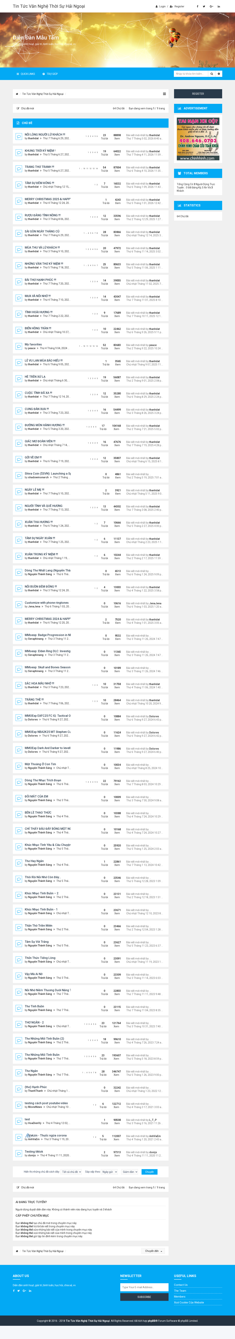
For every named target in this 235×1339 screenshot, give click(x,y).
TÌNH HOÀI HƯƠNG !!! (39, 312)
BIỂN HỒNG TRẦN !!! (38, 328)
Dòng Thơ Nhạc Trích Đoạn (43, 780)
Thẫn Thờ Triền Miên (38, 925)
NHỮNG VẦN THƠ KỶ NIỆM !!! (44, 263)
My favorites (33, 344)
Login (162, 6)
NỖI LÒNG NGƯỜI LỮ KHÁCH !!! (45, 134)
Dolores (33, 719)
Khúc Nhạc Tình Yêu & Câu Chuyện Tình (51, 845)
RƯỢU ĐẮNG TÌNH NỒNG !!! (43, 215)
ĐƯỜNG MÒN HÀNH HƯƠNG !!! (45, 425)
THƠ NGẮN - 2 (34, 1022)
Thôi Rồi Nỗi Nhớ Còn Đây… (43, 877)
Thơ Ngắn (31, 1071)
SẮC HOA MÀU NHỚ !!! (39, 683)
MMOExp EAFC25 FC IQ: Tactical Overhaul (53, 715)
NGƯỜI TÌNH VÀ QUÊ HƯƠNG (43, 506)
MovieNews (35, 1106)
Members (179, 1296)
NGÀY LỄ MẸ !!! (34, 489)
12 (90, 169)
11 (87, 169)
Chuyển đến (152, 1250)
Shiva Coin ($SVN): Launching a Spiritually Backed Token (63, 473)
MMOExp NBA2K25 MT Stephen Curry (50, 732)
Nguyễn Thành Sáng (40, 574)
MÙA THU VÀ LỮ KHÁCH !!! (42, 247)
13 (94, 169)
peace (31, 348)
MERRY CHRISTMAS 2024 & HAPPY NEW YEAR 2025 (59, 619)
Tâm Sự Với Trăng (37, 941)
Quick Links (28, 73)
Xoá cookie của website (189, 1302)
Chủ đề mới (27, 108)
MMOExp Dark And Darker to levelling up (52, 748)
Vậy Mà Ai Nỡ (33, 974)
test (27, 1119)
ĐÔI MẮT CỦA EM (36, 796)
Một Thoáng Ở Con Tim (40, 764)
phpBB (152, 1320)
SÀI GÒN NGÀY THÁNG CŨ (42, 231)
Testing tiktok (34, 1151)
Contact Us (181, 1285)
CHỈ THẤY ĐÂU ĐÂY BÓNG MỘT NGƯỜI (50, 828)
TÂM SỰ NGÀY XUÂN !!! (40, 538)
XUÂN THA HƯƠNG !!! (39, 522)
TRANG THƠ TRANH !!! (39, 167)
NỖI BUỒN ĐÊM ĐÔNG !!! (41, 586)
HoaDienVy (34, 1123)
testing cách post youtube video (46, 1103)
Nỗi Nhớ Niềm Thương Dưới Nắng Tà (49, 990)
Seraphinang (36, 638)
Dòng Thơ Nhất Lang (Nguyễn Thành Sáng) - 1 (56, 570)
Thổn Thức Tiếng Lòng (40, 958)
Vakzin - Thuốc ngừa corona (47, 1135)
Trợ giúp (52, 73)
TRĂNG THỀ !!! (34, 699)
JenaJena (34, 606)
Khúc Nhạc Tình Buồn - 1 (41, 909)
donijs (32, 1155)
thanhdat (33, 138)
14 (97, 169)
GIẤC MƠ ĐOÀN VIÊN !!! (40, 441)
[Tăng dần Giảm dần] (129, 1172)
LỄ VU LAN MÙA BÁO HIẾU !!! (44, 360)
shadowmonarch (38, 477)
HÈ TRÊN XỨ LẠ (35, 376)
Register (179, 6)
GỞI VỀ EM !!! (33, 457)
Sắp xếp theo (93, 1171)
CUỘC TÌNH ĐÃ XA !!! (38, 393)
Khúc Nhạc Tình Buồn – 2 (41, 893)
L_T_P (153, 1119)
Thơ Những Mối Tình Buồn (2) (44, 1038)
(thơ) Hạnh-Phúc (36, 1087)
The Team (180, 1290)
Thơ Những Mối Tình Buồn (42, 1054)
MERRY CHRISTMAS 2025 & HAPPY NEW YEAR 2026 (59, 199)
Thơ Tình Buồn (34, 1006)
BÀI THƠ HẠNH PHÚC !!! (40, 280)
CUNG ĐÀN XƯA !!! (37, 409)
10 (84, 169)
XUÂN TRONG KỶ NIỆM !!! (41, 554)
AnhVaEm (34, 1139)
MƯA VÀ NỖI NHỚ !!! (38, 296)
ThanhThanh (35, 1090)
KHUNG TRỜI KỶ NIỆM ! (40, 150)
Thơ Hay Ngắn (34, 861)
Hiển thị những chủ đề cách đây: (42, 1171)
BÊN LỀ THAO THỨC (38, 812)
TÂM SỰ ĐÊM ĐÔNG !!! (39, 183)
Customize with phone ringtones (47, 602)
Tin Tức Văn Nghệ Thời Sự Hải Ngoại (49, 6)
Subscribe (144, 1297)
